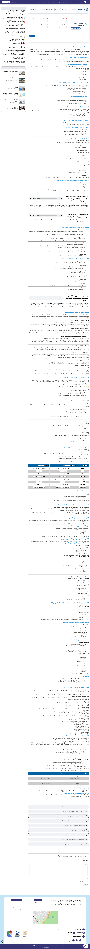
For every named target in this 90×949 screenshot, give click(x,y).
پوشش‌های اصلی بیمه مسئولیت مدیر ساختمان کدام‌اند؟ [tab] (74, 825)
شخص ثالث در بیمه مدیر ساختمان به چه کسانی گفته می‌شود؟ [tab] (73, 821)
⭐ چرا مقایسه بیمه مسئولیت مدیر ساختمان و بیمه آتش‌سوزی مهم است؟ (15, 35)
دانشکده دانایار (16, 907)
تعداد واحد (64, 24)
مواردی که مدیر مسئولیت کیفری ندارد (18, 53)
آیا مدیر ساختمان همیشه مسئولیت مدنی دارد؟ (16, 57)
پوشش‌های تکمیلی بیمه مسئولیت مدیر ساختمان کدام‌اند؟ (14, 31)
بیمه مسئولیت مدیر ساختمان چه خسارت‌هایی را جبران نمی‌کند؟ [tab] (73, 844)
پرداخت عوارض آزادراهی (16, 905)
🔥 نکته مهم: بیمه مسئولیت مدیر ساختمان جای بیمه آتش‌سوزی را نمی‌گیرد (15, 23)
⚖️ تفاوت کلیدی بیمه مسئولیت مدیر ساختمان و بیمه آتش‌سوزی (15, 41)
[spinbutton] (39, 21)
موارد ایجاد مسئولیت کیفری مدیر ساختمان (17, 51)
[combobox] (58, 21)
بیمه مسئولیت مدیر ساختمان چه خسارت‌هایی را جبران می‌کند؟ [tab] (73, 811)
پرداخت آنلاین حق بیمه (56, 2)
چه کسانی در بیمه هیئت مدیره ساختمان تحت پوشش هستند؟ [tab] (73, 807)
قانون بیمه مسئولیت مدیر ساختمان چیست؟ (17, 47)
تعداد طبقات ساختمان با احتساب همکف (39, 19)
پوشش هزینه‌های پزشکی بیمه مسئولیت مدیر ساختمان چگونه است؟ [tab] (72, 839)
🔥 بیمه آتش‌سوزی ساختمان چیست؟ (18, 39)
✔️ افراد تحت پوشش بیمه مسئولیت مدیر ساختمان (15, 12)
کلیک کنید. (86, 746)
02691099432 (79, 933)
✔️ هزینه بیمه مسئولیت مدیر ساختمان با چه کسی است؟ (14, 20)
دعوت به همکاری (47, 2)
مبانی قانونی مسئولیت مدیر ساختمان (18, 58)
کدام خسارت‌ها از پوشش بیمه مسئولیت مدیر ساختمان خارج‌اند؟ (15, 29)
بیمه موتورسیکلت (38, 907)
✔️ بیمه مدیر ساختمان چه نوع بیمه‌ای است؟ (17, 10)
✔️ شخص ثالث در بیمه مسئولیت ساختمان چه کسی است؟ (14, 19)
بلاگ (35, 2)
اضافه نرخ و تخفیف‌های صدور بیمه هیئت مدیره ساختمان (14, 62)
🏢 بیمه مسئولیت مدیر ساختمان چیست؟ (17, 38)
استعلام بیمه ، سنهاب (16, 902)
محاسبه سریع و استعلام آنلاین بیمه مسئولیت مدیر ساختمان (14, 61)
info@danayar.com (77, 936)
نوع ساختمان (63, 19)
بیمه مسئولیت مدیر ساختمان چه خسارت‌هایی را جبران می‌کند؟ (15, 26)
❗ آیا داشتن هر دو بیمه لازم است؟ (18, 43)
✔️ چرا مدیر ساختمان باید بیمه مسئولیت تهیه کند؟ (15, 17)
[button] (30, 20)
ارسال (85, 884)
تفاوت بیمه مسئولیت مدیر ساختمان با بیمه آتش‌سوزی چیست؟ (15, 33)
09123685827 (69, 933)
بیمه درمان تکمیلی (38, 909)
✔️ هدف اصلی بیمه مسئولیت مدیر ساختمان (17, 16)
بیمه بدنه (38, 905)
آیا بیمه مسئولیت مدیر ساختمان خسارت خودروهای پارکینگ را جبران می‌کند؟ (14, 45)
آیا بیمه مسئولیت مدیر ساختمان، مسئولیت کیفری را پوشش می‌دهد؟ (14, 55)
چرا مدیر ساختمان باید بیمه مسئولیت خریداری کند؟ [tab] (75, 816)
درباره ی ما (40, 2)
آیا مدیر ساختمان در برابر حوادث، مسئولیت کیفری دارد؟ (15, 50)
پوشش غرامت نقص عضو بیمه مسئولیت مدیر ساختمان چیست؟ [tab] (73, 835)
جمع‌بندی (23, 60)
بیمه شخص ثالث (38, 902)
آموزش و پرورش (65, 2)
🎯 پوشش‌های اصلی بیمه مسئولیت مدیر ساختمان (15, 21)
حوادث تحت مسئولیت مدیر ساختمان (18, 49)
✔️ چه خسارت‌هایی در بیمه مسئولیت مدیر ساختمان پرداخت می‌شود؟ (14, 13)
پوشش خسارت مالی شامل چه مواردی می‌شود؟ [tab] (76, 830)
